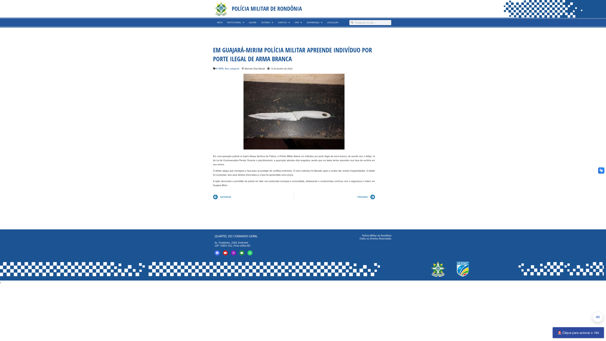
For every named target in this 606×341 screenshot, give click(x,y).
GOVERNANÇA (313, 22)
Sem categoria (232, 68)
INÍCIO (220, 22)
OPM (297, 22)
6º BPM (219, 68)
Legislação (332, 22)
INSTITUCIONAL (234, 22)
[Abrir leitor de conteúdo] (598, 317)
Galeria (252, 22)
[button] (236, 22)
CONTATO (282, 22)
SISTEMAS (265, 22)
